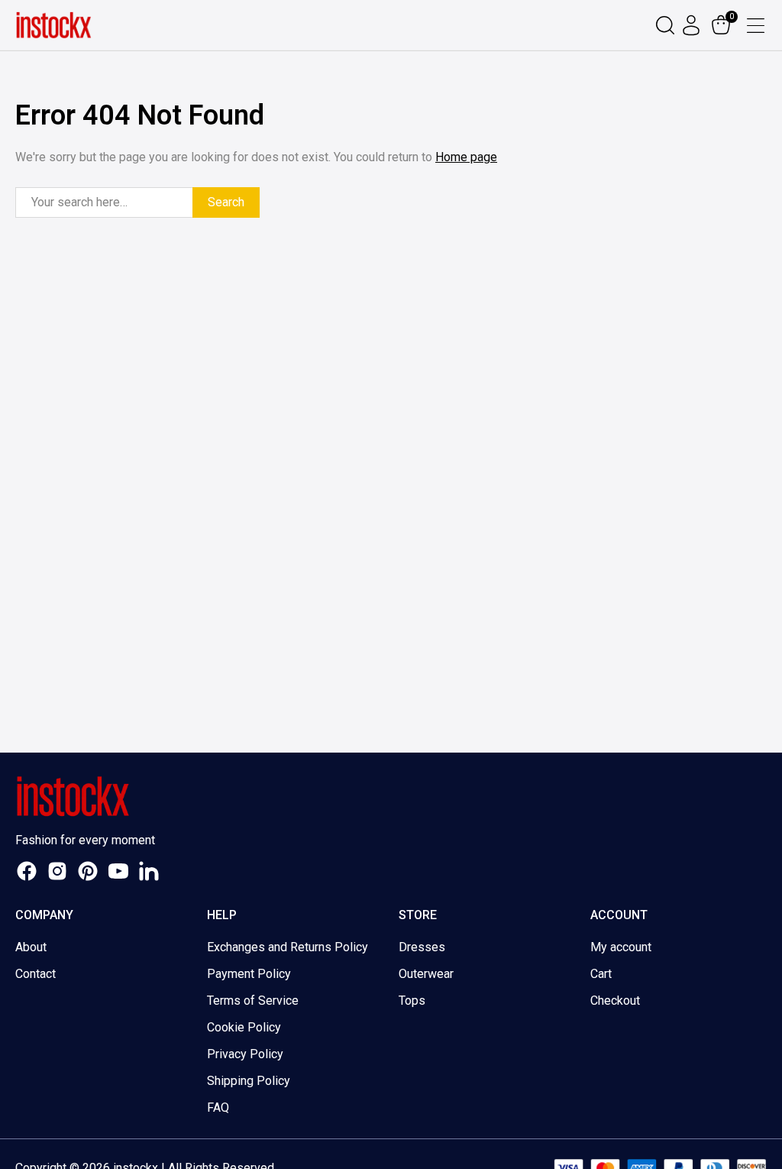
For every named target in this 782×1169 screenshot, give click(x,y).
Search (226, 202)
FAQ (218, 1107)
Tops (412, 1000)
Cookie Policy (244, 1027)
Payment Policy (249, 974)
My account (620, 947)
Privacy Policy (245, 1054)
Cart (601, 974)
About (31, 947)
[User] (693, 25)
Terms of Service (253, 1000)
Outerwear (426, 974)
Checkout (615, 1000)
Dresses (422, 947)
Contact (35, 974)
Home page (466, 157)
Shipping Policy (248, 1080)
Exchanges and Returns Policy (287, 947)
